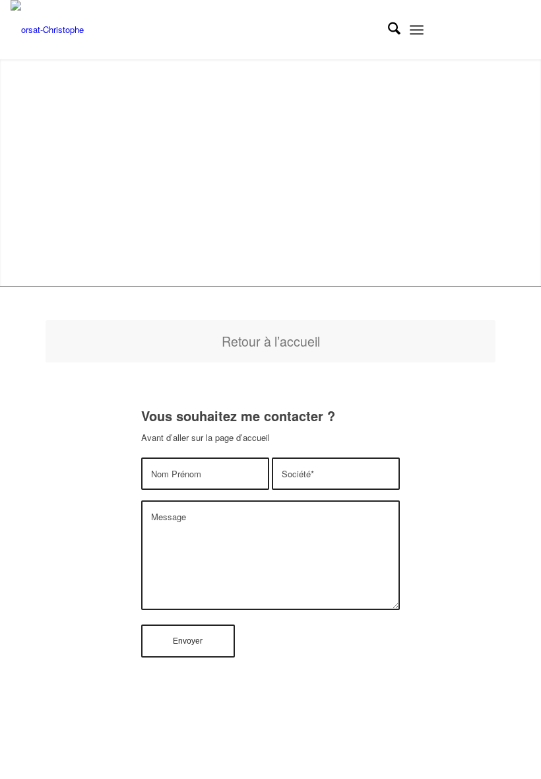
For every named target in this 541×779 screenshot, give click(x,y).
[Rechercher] (387, 29)
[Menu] (417, 30)
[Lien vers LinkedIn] (461, 30)
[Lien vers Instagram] (481, 30)
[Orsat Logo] (47, 29)
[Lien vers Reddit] (501, 30)
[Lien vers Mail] (520, 30)
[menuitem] (387, 29)
